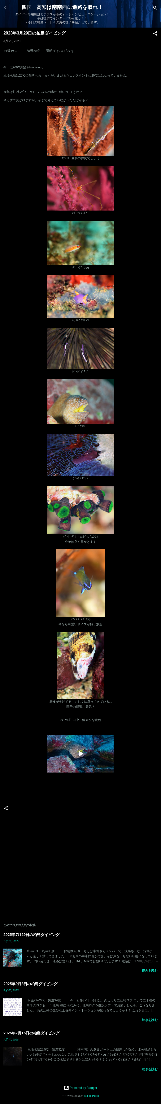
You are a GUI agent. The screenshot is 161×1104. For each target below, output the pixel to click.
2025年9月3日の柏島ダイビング (30, 984)
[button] (155, 34)
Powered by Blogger (83, 1088)
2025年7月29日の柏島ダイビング (31, 934)
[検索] (155, 8)
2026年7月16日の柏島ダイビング (31, 1033)
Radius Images (91, 1096)
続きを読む (150, 971)
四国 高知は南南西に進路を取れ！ (62, 7)
